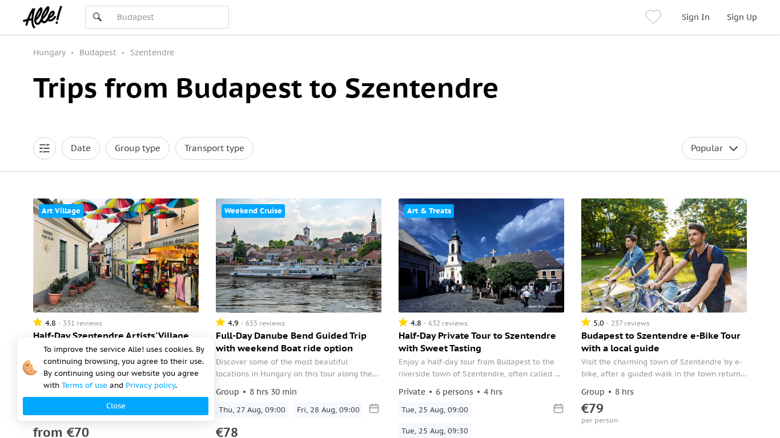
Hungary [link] (49, 52)
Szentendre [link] (152, 52)
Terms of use (84, 385)
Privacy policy (150, 385)
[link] (655, 17)
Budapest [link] (97, 52)
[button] (44, 148)
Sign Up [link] (742, 17)
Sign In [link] (696, 17)
